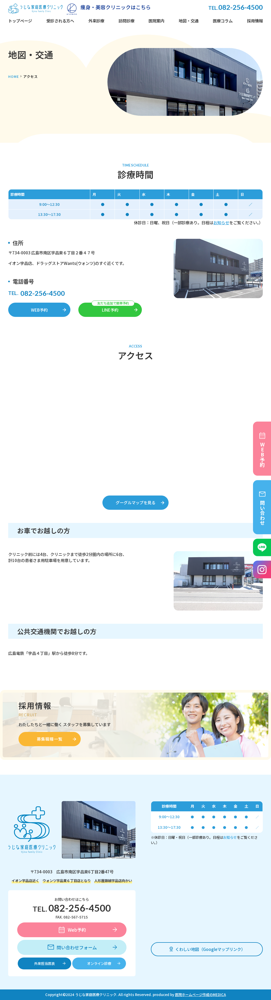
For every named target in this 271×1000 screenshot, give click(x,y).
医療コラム (223, 20)
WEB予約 (39, 310)
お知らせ (221, 222)
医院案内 (156, 20)
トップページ (20, 20)
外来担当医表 (44, 963)
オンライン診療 (99, 963)
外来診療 (96, 20)
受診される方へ (60, 20)
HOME (13, 76)
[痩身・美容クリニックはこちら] (72, 8)
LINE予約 (110, 310)
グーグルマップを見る (135, 502)
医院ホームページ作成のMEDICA (200, 994)
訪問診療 (126, 20)
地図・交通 (188, 20)
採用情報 (255, 20)
